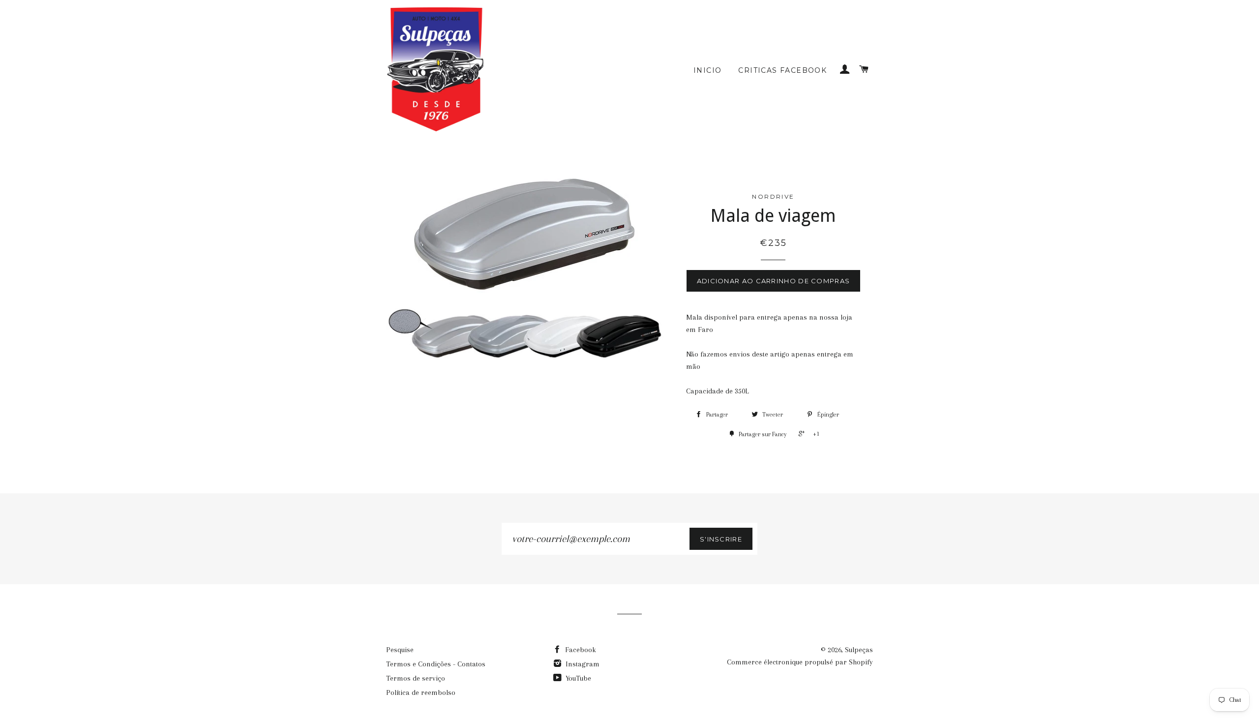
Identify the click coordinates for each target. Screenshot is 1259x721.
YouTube (577, 678)
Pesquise (400, 649)
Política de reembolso (420, 692)
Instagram (582, 664)
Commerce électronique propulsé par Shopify (800, 662)
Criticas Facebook (782, 70)
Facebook (579, 649)
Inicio (707, 70)
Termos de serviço (415, 678)
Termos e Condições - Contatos (435, 664)
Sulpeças (859, 649)
